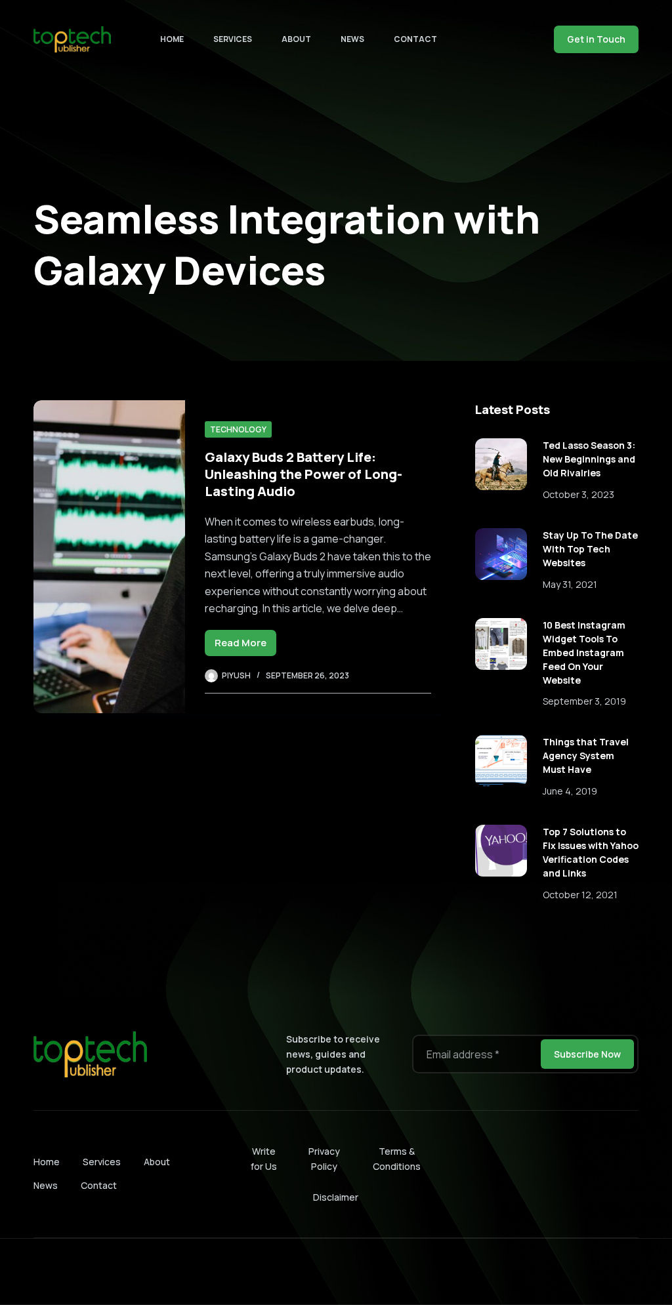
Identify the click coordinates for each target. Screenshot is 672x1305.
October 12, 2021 (580, 894)
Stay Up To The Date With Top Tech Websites (590, 549)
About (296, 39)
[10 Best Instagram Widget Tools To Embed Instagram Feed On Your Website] (501, 644)
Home (172, 39)
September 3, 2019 (584, 701)
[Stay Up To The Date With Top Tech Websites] (501, 554)
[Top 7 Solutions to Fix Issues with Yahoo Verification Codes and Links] (501, 851)
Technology (238, 429)
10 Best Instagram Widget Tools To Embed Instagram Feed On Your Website (584, 652)
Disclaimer (335, 1197)
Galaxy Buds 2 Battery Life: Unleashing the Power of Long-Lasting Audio (303, 474)
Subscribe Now (587, 1054)
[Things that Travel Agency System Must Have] (501, 761)
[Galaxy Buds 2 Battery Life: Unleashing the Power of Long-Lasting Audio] (108, 556)
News (352, 39)
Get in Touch (596, 39)
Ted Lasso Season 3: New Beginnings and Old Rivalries (589, 459)
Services (232, 39)
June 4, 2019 (570, 791)
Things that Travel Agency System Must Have (586, 755)
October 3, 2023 (578, 494)
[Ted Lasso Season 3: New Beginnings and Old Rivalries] (501, 464)
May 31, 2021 (570, 584)
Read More (245, 646)
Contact (415, 39)
